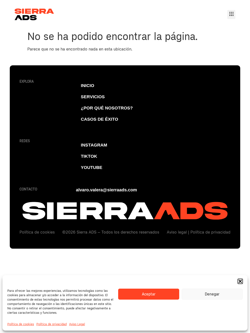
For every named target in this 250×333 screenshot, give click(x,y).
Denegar (212, 294)
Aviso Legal (77, 324)
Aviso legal (177, 232)
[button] (240, 281)
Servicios (93, 96)
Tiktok (89, 156)
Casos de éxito (99, 119)
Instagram (94, 145)
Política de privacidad (51, 324)
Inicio (87, 85)
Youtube (91, 167)
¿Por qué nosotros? (107, 108)
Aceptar (149, 294)
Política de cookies (20, 324)
